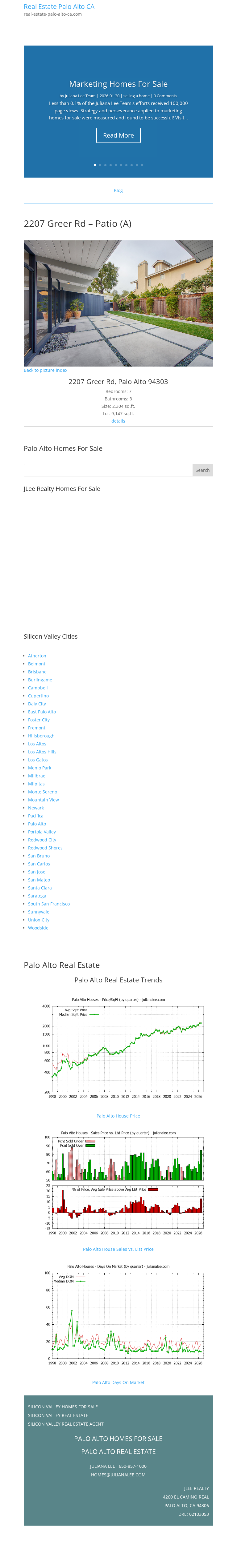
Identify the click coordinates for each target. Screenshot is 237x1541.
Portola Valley (42, 832)
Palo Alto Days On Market (118, 1382)
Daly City (37, 704)
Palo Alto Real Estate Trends (118, 979)
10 (142, 165)
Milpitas (36, 784)
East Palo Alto (42, 712)
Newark (36, 808)
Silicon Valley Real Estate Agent (66, 1424)
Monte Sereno (42, 792)
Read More (118, 135)
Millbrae (36, 776)
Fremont (36, 728)
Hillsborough (41, 736)
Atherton (37, 656)
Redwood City (42, 840)
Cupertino (38, 696)
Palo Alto (37, 824)
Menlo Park (39, 768)
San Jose (36, 872)
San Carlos (39, 864)
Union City (38, 920)
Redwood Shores (45, 848)
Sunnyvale (38, 912)
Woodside (38, 928)
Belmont (36, 664)
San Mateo (39, 880)
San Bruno (39, 856)
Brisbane (37, 672)
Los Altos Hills (42, 752)
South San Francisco (49, 904)
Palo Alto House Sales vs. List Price (118, 1249)
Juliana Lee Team (80, 95)
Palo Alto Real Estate (62, 964)
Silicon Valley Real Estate (58, 1415)
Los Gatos (38, 760)
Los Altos (37, 744)
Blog (118, 190)
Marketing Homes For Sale (118, 83)
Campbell (38, 688)
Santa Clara (40, 888)
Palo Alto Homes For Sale (63, 448)
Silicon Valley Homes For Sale (63, 1407)
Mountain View (43, 800)
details (118, 421)
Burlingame (40, 680)
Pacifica (36, 816)
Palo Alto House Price (118, 1116)
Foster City (39, 720)
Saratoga (37, 896)
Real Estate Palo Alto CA (59, 6)
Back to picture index (45, 370)
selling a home (136, 95)
